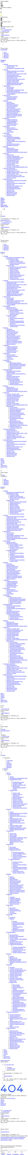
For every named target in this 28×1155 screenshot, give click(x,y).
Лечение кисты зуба (15, 273)
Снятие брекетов (11, 107)
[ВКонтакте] (4, 209)
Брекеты (6, 100)
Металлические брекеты (13, 110)
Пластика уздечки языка (13, 165)
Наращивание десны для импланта (18, 425)
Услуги (2, 61)
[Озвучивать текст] (1, 23)
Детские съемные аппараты (17, 318)
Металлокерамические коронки (18, 364)
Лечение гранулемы (15, 272)
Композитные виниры (12, 150)
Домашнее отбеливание (13, 81)
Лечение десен (10, 190)
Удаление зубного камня (13, 80)
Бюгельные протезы (15, 380)
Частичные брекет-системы (14, 108)
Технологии (4, 205)
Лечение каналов (14, 277)
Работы (3, 199)
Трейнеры (12, 319)
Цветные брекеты (11, 117)
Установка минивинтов (16, 410)
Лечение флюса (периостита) (17, 275)
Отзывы (3, 202)
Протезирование (8, 135)
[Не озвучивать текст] (1, 25)
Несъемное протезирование (14, 138)
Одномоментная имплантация (17, 414)
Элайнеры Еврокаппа (12, 121)
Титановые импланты (15, 426)
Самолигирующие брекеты (13, 111)
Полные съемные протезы (16, 384)
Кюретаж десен (10, 184)
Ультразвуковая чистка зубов (14, 76)
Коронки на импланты (15, 368)
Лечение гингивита (12, 194)
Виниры (6, 146)
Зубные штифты (11, 140)
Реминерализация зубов (13, 75)
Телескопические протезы (16, 381)
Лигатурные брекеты (12, 106)
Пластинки (12, 317)
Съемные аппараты (11, 98)
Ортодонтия (7, 95)
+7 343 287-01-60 (7, 29)
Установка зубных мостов (13, 144)
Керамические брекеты (12, 104)
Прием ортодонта (11, 99)
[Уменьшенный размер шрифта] (1, 2)
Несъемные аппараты (12, 96)
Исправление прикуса (12, 123)
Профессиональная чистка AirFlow (15, 71)
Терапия (6, 64)
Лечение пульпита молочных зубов (16, 176)
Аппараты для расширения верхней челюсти (16, 313)
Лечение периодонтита (15, 276)
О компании (4, 49)
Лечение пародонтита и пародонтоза (16, 183)
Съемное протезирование (13, 137)
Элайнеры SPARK (11, 122)
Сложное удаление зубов (13, 156)
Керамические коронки (15, 367)
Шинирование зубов (12, 192)
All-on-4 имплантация (15, 415)
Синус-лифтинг (14, 407)
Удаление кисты (11, 164)
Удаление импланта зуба (16, 427)
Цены (2, 198)
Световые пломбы (14, 260)
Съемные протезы (14, 383)
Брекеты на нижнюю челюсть (14, 115)
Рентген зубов (10, 87)
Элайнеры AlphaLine (12, 119)
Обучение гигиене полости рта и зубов (17, 73)
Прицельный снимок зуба (13, 91)
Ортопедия (6, 133)
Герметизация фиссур (15, 268)
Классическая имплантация (17, 413)
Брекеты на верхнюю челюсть (14, 114)
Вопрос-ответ (4, 206)
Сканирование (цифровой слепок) (15, 90)
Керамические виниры (12, 149)
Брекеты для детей (11, 177)
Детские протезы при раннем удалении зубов (17, 325)
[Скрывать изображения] (1, 20)
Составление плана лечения (17, 279)
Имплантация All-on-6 (15, 417)
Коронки (9, 134)
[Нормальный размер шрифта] (2, 4)
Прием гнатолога (11, 127)
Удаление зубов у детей (13, 173)
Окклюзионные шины (12, 129)
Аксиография (10, 88)
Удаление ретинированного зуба (15, 157)
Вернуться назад (5, 1098)
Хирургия (6, 153)
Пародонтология (8, 179)
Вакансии (6, 57)
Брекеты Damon (11, 103)
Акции (2, 201)
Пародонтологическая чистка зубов (16, 79)
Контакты (6, 56)
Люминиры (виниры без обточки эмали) (17, 152)
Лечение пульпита (14, 271)
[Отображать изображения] (1, 18)
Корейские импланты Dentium (17, 408)
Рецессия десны (11, 195)
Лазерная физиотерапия (13, 187)
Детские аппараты (14, 311)
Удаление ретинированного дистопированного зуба (14, 159)
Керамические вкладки (12, 145)
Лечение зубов (10, 67)
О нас (5, 52)
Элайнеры (6, 118)
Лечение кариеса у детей (13, 171)
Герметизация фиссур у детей (14, 175)
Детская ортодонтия (12, 169)
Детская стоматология (9, 168)
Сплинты (9, 130)
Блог (2, 203)
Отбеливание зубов (12, 72)
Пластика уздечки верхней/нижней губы (17, 167)
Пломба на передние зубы (16, 261)
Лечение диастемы (11, 125)
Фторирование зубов (12, 77)
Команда (3, 60)
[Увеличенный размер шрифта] (2, 6)
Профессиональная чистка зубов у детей (17, 172)
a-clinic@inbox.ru (5, 35)
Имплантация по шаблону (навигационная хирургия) (16, 423)
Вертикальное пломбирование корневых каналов (17, 263)
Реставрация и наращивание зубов (15, 68)
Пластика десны (11, 191)
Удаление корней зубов (12, 163)
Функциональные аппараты (17, 321)
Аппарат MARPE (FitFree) (16, 310)
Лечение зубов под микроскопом (18, 267)
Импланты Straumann (15, 411)
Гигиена (6, 69)
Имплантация (10, 154)
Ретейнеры (9, 102)
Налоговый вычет (5, 220)
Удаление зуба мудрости (13, 161)
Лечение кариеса (14, 269)
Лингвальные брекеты (12, 113)
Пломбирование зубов (12, 65)
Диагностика (7, 85)
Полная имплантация (15, 421)
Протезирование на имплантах (17, 365)
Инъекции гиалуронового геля (14, 185)
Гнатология (7, 126)
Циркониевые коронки (15, 363)
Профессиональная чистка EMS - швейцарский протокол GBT (15, 84)
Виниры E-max (10, 148)
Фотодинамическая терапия (14, 188)
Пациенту (6, 53)
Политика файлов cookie (7, 1137)
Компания (3, 1103)
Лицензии (6, 55)
